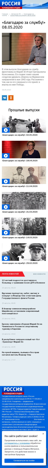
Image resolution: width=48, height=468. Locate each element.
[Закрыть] (43, 433)
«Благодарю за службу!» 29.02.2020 (20, 263)
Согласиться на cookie (24, 460)
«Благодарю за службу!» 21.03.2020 (20, 212)
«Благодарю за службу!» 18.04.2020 (20, 161)
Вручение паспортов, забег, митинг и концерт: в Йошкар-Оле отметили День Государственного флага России (21, 296)
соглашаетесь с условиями (17, 443)
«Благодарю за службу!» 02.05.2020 (20, 135)
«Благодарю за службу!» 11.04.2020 (20, 186)
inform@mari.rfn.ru (27, 419)
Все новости (39, 274)
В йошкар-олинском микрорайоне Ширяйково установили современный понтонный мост (20, 311)
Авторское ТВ (15, 14)
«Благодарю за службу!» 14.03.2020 (20, 238)
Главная (5, 14)
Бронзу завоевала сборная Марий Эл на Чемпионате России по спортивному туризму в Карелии (22, 326)
